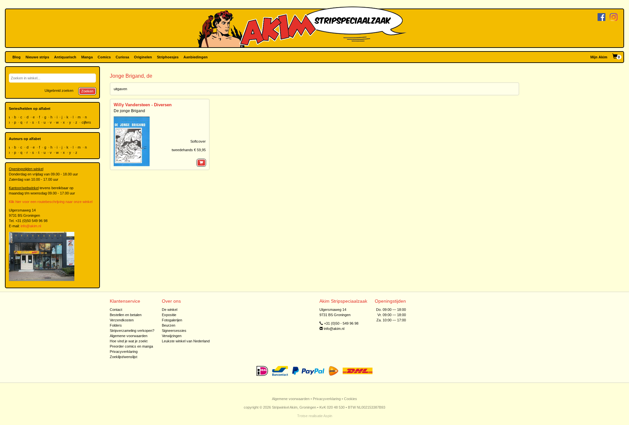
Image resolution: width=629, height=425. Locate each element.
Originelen (143, 57)
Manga (87, 57)
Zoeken (87, 91)
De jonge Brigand (129, 111)
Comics (104, 57)
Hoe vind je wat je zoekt (128, 341)
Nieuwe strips (37, 57)
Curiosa (122, 57)
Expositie (169, 315)
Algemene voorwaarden (128, 336)
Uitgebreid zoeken (59, 90)
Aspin (327, 416)
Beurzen (168, 325)
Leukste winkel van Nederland (186, 341)
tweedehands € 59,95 (189, 150)
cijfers (87, 122)
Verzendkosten (122, 320)
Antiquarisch (65, 57)
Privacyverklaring (124, 352)
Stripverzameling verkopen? (132, 331)
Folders (116, 325)
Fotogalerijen (172, 320)
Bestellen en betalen (126, 315)
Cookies (350, 399)
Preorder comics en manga (131, 346)
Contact (116, 310)
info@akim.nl (31, 226)
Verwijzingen (171, 336)
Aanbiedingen (195, 57)
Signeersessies (174, 331)
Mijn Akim (598, 57)
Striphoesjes (168, 57)
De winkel (169, 310)
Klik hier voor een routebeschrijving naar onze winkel (50, 202)
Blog (16, 57)
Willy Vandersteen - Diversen (143, 104)
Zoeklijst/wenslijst (123, 357)
